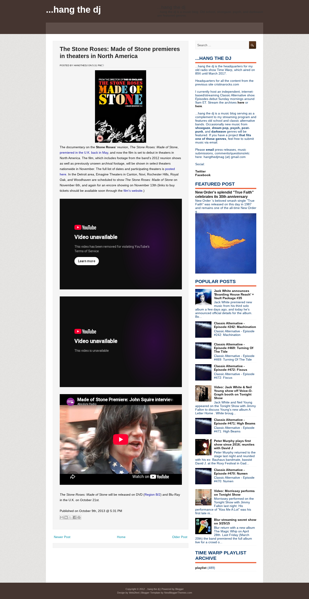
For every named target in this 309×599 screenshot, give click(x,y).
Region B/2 (152, 494)
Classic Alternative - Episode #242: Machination (235, 325)
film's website (133, 190)
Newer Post (62, 537)
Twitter (200, 171)
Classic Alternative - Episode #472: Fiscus (230, 367)
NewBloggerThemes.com (178, 592)
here (241, 102)
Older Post (179, 537)
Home (121, 537)
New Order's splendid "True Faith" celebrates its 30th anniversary (224, 194)
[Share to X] (70, 517)
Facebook (203, 175)
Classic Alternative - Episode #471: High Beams (234, 421)
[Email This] (61, 517)
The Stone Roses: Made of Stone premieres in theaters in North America (120, 52)
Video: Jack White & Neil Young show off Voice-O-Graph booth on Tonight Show (233, 392)
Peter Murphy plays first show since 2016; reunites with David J (234, 444)
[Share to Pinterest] (79, 517)
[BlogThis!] (66, 517)
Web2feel (134, 592)
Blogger (179, 589)
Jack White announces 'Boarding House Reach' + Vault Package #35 (234, 294)
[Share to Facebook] (74, 517)
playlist (201, 568)
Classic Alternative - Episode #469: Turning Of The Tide (233, 347)
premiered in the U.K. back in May (84, 152)
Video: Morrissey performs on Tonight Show (234, 492)
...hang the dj (73, 10)
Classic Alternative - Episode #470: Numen (231, 471)
